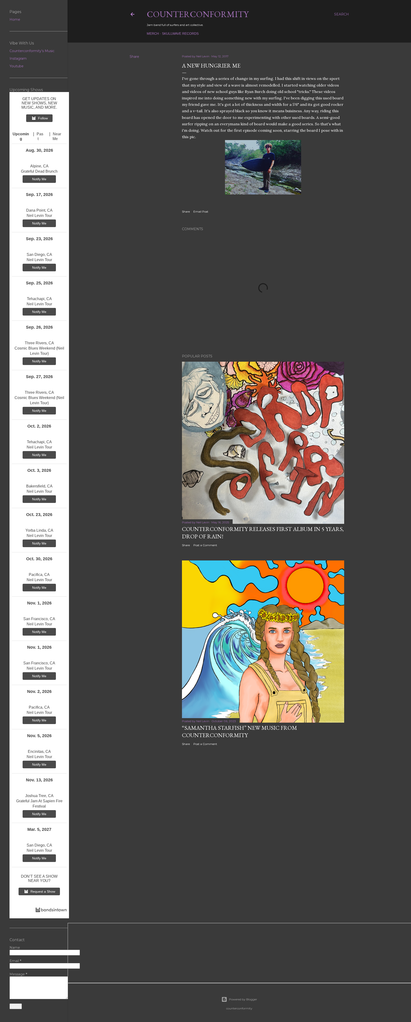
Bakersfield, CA (39, 486)
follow (43, 118)
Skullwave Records (180, 33)
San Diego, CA (39, 255)
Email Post (200, 211)
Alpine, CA (39, 166)
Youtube (17, 66)
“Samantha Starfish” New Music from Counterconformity (239, 731)
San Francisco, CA (39, 619)
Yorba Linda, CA (39, 530)
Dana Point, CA (39, 210)
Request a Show (42, 891)
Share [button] (134, 56)
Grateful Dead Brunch (39, 171)
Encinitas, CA (39, 751)
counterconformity (198, 14)
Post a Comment (205, 545)
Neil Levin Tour (39, 216)
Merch (153, 33)
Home (15, 19)
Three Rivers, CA (39, 343)
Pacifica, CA (39, 575)
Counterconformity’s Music (32, 51)
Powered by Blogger (243, 999)
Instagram (18, 58)
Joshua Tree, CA (39, 796)
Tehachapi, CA (39, 299)
